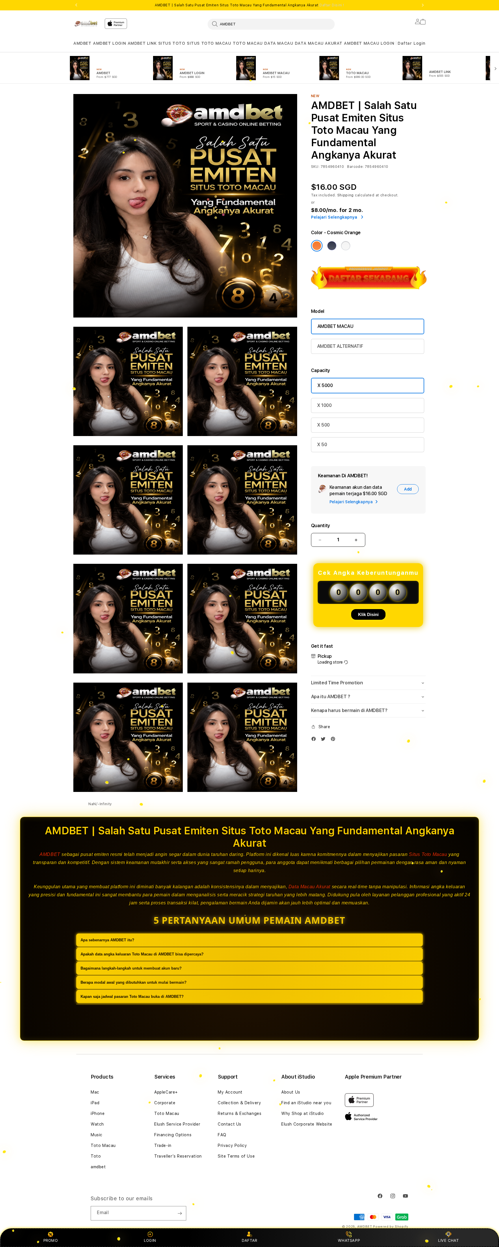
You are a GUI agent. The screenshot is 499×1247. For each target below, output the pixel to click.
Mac (95, 1092)
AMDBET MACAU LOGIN (369, 43)
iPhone (98, 1113)
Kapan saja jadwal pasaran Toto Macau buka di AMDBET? (132, 996)
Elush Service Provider (177, 1124)
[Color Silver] (345, 245)
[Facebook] (315, 740)
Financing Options (172, 1135)
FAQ (222, 1135)
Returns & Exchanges (239, 1113)
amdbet (98, 1167)
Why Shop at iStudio (302, 1113)
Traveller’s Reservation (178, 1156)
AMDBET (82, 43)
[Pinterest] (334, 740)
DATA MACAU (278, 43)
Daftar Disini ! (331, 5)
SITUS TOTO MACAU (209, 43)
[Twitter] (325, 740)
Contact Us (229, 1124)
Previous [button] (76, 5)
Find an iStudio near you (306, 1102)
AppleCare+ (166, 1092)
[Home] (86, 23)
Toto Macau (103, 1145)
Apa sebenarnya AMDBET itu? (107, 940)
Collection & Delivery (239, 1102)
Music (97, 1135)
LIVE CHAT (448, 1240)
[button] (82, 43)
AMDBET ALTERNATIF (340, 346)
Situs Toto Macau (428, 854)
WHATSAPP (349, 1240)
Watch (97, 1124)
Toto (96, 1156)
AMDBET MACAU (335, 326)
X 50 (322, 444)
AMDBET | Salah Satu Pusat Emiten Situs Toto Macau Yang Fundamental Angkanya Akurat (249, 5)
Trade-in (163, 1145)
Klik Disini (368, 614)
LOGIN (150, 1240)
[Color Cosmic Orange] (317, 245)
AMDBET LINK (142, 43)
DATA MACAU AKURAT (318, 43)
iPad (95, 1102)
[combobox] (271, 24)
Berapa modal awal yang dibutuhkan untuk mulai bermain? (134, 982)
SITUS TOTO (171, 43)
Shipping (345, 195)
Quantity (320, 525)
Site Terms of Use (236, 1156)
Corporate (164, 1102)
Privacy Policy (232, 1145)
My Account (230, 1092)
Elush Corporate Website (306, 1124)
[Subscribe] (179, 1213)
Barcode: (355, 167)
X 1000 (324, 405)
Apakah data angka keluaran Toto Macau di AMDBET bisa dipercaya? (142, 954)
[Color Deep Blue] (331, 245)
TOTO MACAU (248, 43)
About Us (290, 1092)
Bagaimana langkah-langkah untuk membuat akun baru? (131, 968)
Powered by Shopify (390, 1227)
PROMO (50, 1240)
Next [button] (423, 5)
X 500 (323, 425)
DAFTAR (249, 1240)
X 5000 (325, 385)
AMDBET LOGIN (109, 43)
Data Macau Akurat (309, 886)
